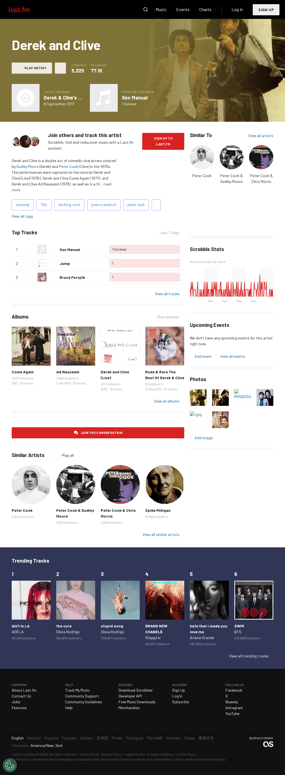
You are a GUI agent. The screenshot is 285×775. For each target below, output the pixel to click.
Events (183, 9)
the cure (64, 626)
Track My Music (77, 690)
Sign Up (266, 9)
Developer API (130, 696)
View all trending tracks (249, 656)
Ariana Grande (202, 637)
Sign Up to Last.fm (163, 141)
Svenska (173, 738)
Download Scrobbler (136, 690)
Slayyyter (153, 637)
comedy (23, 204)
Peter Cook (68, 166)
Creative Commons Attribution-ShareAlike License (144, 759)
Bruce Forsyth (72, 277)
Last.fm (25, 9)
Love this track (53, 249)
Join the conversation (101, 432)
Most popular (168, 317)
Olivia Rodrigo (68, 631)
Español (51, 738)
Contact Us (21, 696)
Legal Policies (134, 754)
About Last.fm (24, 690)
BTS (237, 631)
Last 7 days (170, 232)
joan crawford (103, 204)
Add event (203, 356)
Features (19, 707)
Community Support (82, 696)
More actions (60, 68)
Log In (237, 9)
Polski (117, 738)
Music (161, 9)
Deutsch (34, 738)
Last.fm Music (185, 754)
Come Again (23, 371)
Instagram (234, 707)
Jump (65, 263)
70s (44, 204)
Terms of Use (89, 754)
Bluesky (231, 701)
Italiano (86, 738)
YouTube (232, 713)
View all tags (22, 216)
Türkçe (189, 738)
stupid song (112, 626)
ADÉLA (18, 631)
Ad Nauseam (67, 371)
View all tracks (167, 293)
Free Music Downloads (137, 701)
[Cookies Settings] (10, 765)
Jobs (16, 701)
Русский (154, 738)
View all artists (260, 135)
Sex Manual (135, 98)
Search (145, 9)
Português (135, 738)
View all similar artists (161, 534)
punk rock (136, 204)
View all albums (167, 401)
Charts (205, 9)
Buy (18, 358)
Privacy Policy (111, 754)
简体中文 (206, 738)
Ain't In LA (21, 626)
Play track (28, 263)
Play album (25, 98)
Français (69, 738)
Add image (204, 437)
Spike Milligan (158, 510)
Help (69, 707)
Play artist (35, 68)
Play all (61, 232)
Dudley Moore (27, 166)
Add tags (156, 204)
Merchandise (129, 707)
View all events (232, 356)
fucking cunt (69, 204)
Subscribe (180, 701)
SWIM (239, 626)
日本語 (102, 738)
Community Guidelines (83, 701)
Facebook (233, 690)
